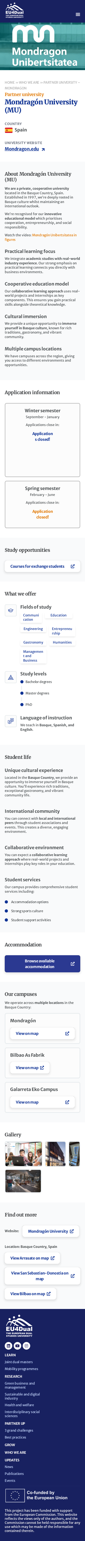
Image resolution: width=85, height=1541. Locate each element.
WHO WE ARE (15, 1452)
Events (10, 1480)
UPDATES (12, 1460)
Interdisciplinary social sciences (22, 1414)
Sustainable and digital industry (22, 1396)
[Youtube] (17, 1346)
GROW (10, 1445)
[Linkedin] (8, 1346)
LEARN (10, 1355)
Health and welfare (19, 1405)
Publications (14, 1474)
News (9, 1467)
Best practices (15, 1437)
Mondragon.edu (22, 149)
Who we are (29, 82)
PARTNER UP (15, 1423)
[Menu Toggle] (78, 14)
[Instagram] (26, 1346)
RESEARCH (13, 1376)
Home (10, 82)
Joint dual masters (19, 1362)
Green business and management (20, 1385)
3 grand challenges (19, 1430)
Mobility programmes (21, 1369)
